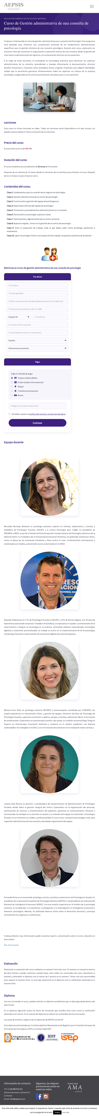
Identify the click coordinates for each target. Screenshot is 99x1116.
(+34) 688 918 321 (15, 1089)
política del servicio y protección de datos (47, 414)
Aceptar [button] (57, 1112)
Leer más (65, 1112)
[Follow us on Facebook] (39, 1096)
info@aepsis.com (17, 1099)
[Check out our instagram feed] (46, 1096)
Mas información (11, 945)
